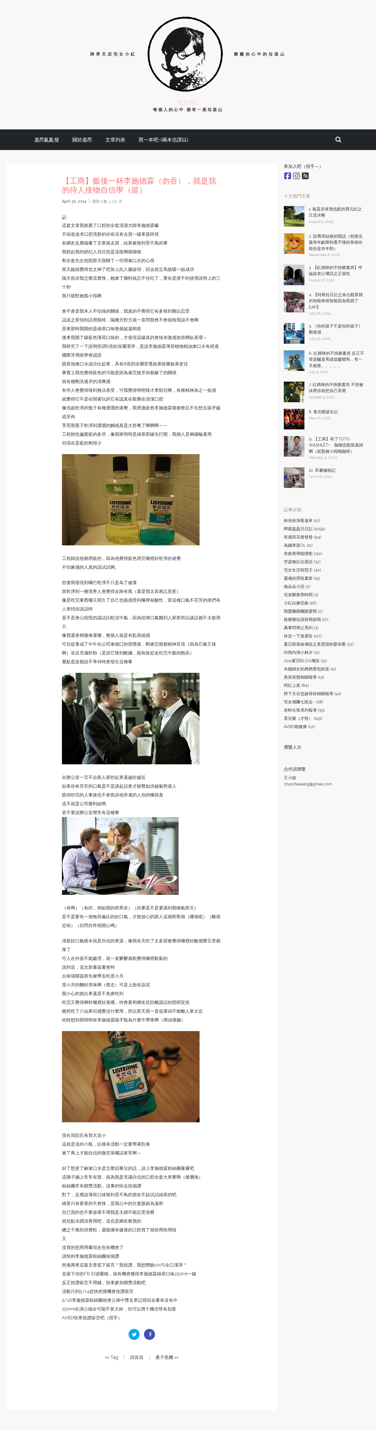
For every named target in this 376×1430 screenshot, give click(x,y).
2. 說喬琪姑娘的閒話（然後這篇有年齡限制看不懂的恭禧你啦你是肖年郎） (336, 242)
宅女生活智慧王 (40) (302, 570)
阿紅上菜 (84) (296, 685)
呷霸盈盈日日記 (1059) (304, 528)
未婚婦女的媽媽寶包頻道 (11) (310, 669)
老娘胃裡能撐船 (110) (303, 553)
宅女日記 (188, 102)
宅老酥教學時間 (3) (301, 594)
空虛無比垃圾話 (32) (302, 561)
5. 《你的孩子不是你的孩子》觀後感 (336, 329)
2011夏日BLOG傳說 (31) (305, 660)
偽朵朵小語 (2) (297, 586)
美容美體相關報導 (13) (304, 677)
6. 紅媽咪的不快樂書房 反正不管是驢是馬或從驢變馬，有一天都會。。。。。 (336, 359)
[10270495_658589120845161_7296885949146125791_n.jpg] (64, 216)
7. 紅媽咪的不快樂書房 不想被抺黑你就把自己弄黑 (336, 387)
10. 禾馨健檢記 (322, 470)
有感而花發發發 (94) (302, 537)
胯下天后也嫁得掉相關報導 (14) (312, 693)
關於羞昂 (82, 140)
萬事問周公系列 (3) (301, 627)
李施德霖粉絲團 (165, 1168)
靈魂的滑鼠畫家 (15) (302, 578)
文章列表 (115, 140)
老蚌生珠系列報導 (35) (304, 710)
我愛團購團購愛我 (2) (303, 611)
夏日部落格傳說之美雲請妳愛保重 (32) (319, 644)
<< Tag (111, 1357)
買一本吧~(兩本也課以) (163, 140)
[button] (338, 139)
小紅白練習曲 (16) (300, 603)
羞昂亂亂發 (46, 140)
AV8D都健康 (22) (299, 726)
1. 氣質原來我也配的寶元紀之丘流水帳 (335, 212)
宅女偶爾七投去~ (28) (303, 701)
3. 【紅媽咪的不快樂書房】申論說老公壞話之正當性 (336, 270)
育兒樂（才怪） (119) (303, 718)
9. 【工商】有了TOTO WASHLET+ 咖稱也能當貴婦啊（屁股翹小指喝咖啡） (336, 445)
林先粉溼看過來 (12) (302, 520)
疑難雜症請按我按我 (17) (306, 619)
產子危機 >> (167, 1357)
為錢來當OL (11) (298, 545)
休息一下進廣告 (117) (303, 636)
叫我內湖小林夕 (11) (302, 652)
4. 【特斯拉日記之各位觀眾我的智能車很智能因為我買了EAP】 (336, 301)
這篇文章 (71, 225)
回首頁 (136, 1357)
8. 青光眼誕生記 (323, 411)
